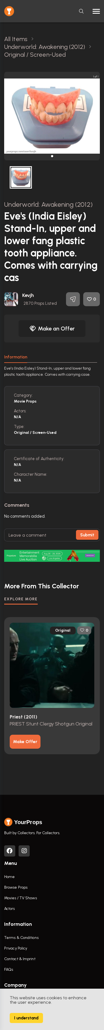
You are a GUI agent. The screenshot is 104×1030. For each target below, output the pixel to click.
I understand (26, 1018)
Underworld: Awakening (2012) (48, 204)
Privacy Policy (15, 948)
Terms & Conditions (21, 937)
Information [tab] (15, 357)
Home (9, 876)
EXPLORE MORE (21, 599)
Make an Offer (56, 328)
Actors (9, 908)
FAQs (8, 969)
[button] (52, 156)
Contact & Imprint (19, 959)
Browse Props (15, 887)
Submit (87, 534)
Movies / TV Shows (20, 898)
